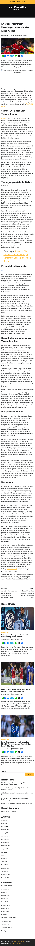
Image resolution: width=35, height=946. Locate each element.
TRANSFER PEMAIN (6, 927)
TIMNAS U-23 (5, 924)
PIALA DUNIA (5, 911)
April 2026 (4, 823)
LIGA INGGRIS (12, 572)
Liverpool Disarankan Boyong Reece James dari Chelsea (16, 803)
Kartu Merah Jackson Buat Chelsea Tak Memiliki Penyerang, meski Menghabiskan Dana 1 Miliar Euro (16, 744)
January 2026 (5, 833)
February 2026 (5, 829)
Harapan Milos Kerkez (26, 574)
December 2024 (5, 874)
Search (3, 771)
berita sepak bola (12, 569)
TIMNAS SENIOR (6, 921)
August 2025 (5, 849)
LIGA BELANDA (5, 889)
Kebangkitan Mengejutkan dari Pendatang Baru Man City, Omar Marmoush (16, 636)
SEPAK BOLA (5, 914)
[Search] (31, 14)
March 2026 (4, 826)
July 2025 (4, 852)
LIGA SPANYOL (5, 908)
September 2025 (5, 845)
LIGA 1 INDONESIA (6, 886)
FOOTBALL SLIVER (17, 7)
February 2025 (5, 868)
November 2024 (5, 878)
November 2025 (5, 839)
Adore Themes (16, 943)
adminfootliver (22, 35)
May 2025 (4, 858)
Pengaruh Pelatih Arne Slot (9, 577)
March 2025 (4, 865)
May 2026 (4, 820)
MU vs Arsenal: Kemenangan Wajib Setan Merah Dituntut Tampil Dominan (15, 690)
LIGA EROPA (4, 892)
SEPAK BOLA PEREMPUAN (8, 918)
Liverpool (4, 118)
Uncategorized (5, 931)
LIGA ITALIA (4, 898)
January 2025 (5, 871)
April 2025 (4, 861)
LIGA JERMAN (5, 902)
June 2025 (4, 855)
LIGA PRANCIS (5, 905)
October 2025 (5, 842)
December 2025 (5, 836)
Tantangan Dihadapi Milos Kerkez (22, 579)
